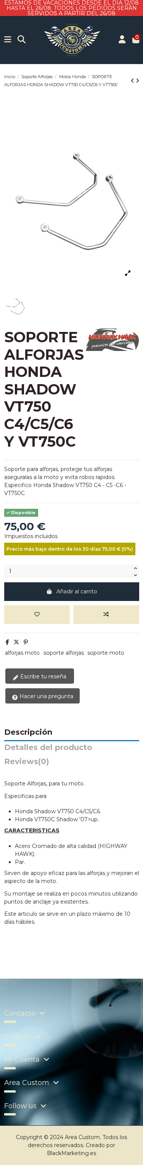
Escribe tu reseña (42, 676)
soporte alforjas (63, 652)
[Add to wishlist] (37, 614)
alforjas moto (22, 652)
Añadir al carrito (76, 591)
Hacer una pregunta (45, 696)
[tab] (71, 763)
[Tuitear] (16, 642)
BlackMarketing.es (71, 1153)
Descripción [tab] (28, 732)
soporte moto (105, 652)
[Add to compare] (106, 614)
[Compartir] (7, 642)
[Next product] (137, 80)
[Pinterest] (26, 642)
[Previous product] (133, 80)
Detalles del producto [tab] (48, 748)
